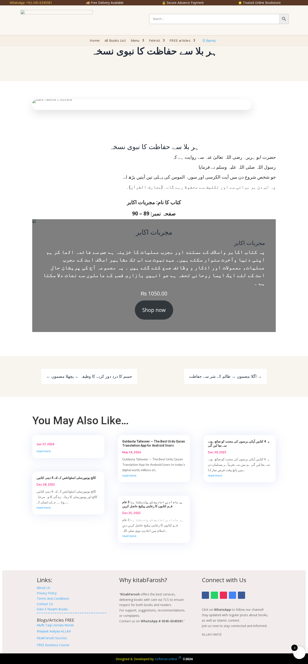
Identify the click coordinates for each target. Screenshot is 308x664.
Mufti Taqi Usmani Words (55, 625)
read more (44, 451)
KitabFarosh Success (52, 638)
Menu (135, 41)
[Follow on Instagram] (223, 595)
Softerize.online (166, 659)
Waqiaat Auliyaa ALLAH (54, 631)
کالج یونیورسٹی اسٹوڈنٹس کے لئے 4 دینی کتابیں (66, 478)
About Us (43, 588)
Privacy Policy (47, 593)
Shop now (154, 310)
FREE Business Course (53, 645)
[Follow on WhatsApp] (214, 595)
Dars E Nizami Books (52, 609)
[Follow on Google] (232, 595)
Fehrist (154, 41)
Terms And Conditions (53, 598)
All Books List (115, 41)
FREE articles (180, 41)
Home (95, 41)
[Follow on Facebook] (205, 595)
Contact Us (45, 604)
